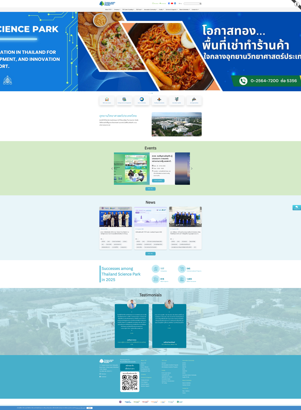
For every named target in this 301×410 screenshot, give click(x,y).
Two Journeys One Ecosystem (150, 247)
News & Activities (142, 103)
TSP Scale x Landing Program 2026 (154, 241)
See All (150, 189)
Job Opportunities (194, 103)
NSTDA (103, 241)
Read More (173, 181)
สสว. (103, 244)
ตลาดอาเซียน (139, 247)
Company (143, 374)
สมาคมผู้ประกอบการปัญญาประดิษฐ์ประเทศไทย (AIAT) (181, 247)
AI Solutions (184, 241)
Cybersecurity (174, 244)
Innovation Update (176, 103)
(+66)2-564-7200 (105, 371)
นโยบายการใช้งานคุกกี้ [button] (80, 408)
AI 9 (195, 247)
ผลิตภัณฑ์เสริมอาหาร (106, 247)
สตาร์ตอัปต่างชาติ (148, 244)
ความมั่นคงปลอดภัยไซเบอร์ (185, 244)
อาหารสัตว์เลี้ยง (115, 247)
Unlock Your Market (116, 241)
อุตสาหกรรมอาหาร (117, 244)
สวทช (109, 241)
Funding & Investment (159, 103)
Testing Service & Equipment (124, 103)
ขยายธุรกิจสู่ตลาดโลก (158, 244)
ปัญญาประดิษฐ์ (192, 241)
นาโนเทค (124, 241)
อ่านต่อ (131, 323)
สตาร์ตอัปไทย (139, 244)
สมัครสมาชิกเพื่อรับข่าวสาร (129, 367)
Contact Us (297, 209)
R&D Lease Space (107, 103)
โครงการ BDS (108, 244)
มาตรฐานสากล (123, 247)
